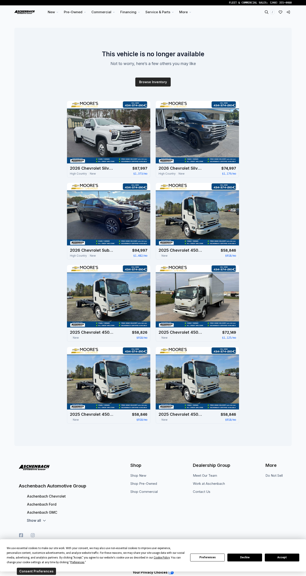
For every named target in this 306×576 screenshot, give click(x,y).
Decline (245, 557)
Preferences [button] (77, 562)
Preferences (207, 557)
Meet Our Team (205, 475)
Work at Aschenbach (209, 483)
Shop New (138, 475)
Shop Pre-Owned (143, 483)
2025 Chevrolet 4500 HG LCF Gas (181, 250)
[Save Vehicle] (146, 105)
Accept (282, 557)
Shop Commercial (144, 491)
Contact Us (201, 491)
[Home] (24, 12)
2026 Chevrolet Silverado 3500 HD (92, 168)
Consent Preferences (36, 571)
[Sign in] (288, 12)
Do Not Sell (274, 475)
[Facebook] (21, 535)
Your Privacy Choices (150, 572)
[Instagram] (32, 535)
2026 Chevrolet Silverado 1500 (181, 168)
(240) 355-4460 (281, 2)
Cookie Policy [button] (162, 557)
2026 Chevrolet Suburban (92, 250)
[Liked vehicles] (280, 12)
